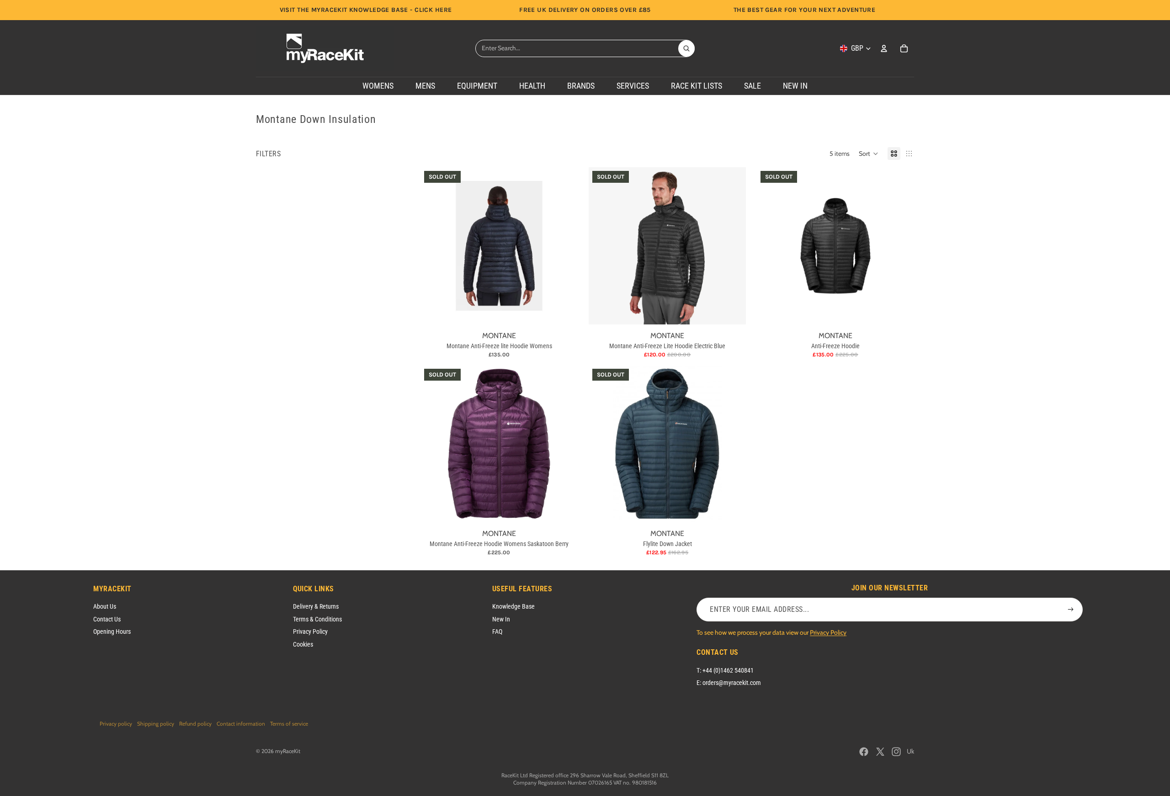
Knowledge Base (513, 606)
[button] (868, 153)
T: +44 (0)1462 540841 (725, 670)
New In (501, 619)
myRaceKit (287, 751)
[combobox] (577, 48)
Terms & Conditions (317, 619)
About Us (104, 606)
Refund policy (195, 723)
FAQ (497, 631)
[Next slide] (564, 246)
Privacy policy (116, 723)
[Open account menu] (884, 48)
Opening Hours (112, 631)
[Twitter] (880, 751)
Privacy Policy (310, 631)
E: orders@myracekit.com (729, 682)
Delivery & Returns (316, 606)
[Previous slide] (434, 246)
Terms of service (289, 723)
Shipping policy (155, 723)
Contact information (241, 723)
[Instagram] (896, 751)
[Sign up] (1071, 609)
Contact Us (107, 619)
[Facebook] (863, 751)
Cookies (303, 644)
